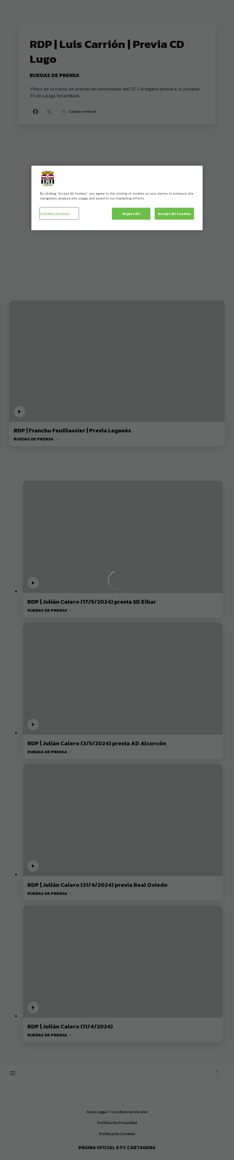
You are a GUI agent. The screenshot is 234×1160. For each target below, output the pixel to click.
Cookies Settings (55, 213)
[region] (117, 198)
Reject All (131, 213)
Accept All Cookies (174, 213)
